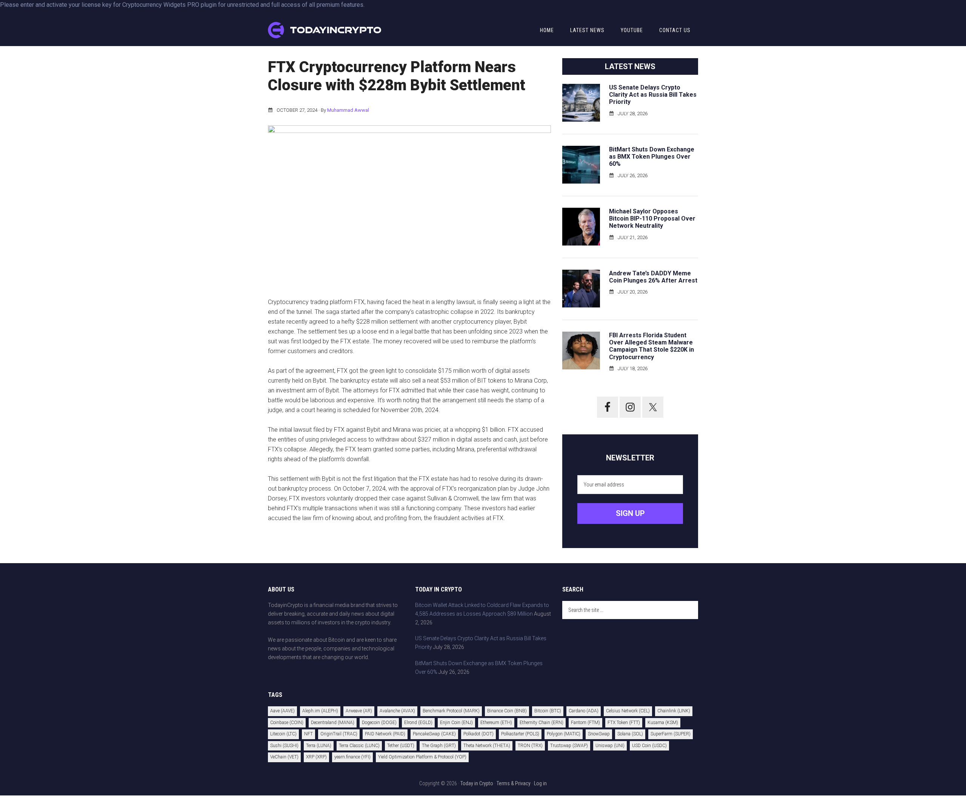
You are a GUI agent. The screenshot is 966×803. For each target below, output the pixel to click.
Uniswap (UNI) (610, 745)
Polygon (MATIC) (563, 734)
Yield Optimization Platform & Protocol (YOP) (422, 757)
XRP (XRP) (316, 757)
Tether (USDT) (400, 745)
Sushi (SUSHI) (284, 745)
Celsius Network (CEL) (628, 710)
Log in (540, 783)
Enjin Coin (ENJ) (456, 722)
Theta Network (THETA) (486, 745)
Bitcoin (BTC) (547, 710)
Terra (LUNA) (318, 745)
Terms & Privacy (514, 783)
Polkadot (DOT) (478, 734)
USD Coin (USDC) (649, 745)
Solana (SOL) (630, 734)
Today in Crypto (476, 783)
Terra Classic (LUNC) (359, 745)
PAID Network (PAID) (385, 734)
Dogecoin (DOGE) (379, 722)
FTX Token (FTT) (624, 722)
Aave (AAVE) (282, 710)
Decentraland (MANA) (332, 722)
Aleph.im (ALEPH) (320, 710)
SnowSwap (599, 734)
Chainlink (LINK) (673, 710)
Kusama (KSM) (663, 722)
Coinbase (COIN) (286, 722)
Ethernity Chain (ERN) (541, 722)
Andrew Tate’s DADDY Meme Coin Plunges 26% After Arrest (653, 277)
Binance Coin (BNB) (507, 710)
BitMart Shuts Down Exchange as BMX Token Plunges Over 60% (651, 156)
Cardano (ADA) (583, 710)
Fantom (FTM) (585, 722)
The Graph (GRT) (439, 745)
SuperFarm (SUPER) (671, 734)
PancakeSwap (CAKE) (434, 734)
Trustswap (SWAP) (569, 745)
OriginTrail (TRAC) (338, 734)
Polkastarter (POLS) (520, 734)
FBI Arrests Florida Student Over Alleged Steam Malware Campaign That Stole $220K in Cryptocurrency (651, 346)
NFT (308, 734)
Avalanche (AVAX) (397, 710)
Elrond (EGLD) (418, 722)
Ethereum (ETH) (496, 722)
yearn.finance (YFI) (352, 757)
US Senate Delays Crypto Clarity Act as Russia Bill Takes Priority (653, 94)
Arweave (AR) (359, 710)
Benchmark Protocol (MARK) (451, 710)
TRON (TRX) (530, 745)
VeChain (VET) (284, 757)
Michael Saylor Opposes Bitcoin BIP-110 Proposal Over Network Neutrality (652, 218)
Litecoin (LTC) (283, 734)
